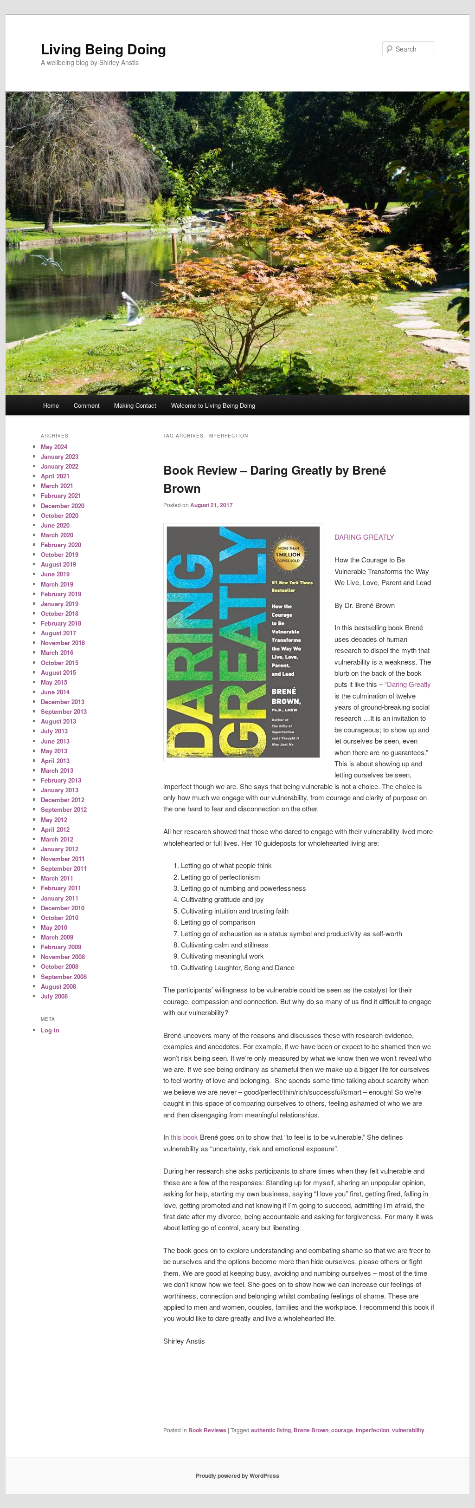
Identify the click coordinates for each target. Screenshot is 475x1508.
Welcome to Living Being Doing (213, 405)
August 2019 (58, 564)
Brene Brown (311, 1430)
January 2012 (59, 848)
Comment (87, 405)
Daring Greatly (409, 684)
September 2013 (64, 711)
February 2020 (61, 544)
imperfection (372, 1430)
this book (184, 1137)
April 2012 (55, 829)
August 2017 (58, 632)
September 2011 (64, 868)
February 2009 (61, 946)
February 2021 (61, 495)
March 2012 (57, 839)
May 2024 (54, 446)
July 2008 (54, 996)
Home (51, 405)
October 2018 (59, 613)
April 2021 (55, 475)
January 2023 (59, 456)
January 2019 (59, 603)
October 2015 (59, 662)
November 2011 (63, 858)
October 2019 (59, 554)
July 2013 (54, 730)
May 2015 (54, 682)
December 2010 (62, 907)
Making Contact (135, 405)
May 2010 (54, 927)
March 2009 (57, 937)
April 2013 (55, 760)
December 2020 (62, 505)
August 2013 (58, 721)
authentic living (271, 1430)
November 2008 (63, 956)
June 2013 (55, 741)
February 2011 (61, 887)
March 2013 (57, 770)
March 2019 (57, 584)
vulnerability (408, 1430)
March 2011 (57, 878)
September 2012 (64, 809)
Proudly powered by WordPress (237, 1475)
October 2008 (59, 966)
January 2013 (59, 789)
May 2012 (54, 819)
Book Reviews (207, 1430)
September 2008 (64, 976)
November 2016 (63, 642)
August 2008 (58, 986)
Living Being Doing (103, 49)
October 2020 (59, 515)
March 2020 (57, 534)
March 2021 (57, 485)
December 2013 (62, 701)
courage (342, 1430)
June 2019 (55, 573)
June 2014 (55, 691)
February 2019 (61, 593)
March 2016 (57, 652)
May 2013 (54, 750)
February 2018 (61, 623)
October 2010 (59, 917)
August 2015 (58, 672)
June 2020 (55, 525)
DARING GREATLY (364, 537)
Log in (50, 1029)
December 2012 (62, 799)
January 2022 (59, 466)
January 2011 (59, 898)
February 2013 (61, 780)
